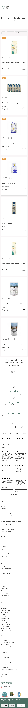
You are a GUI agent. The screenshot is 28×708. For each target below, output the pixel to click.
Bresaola (3, 578)
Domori (3, 600)
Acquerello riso (4, 591)
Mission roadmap (5, 618)
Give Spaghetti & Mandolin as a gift (9, 650)
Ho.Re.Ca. (3, 622)
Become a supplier (5, 626)
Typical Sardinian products (7, 529)
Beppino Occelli (5, 593)
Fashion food (4, 556)
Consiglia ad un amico (6, 630)
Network (3, 652)
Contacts (3, 648)
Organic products (5, 549)
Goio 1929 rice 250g (8, 183)
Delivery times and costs (7, 644)
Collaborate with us (5, 624)
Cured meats (4, 508)
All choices (3, 558)
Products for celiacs (5, 553)
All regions (3, 536)
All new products (5, 580)
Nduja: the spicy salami (6, 660)
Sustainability (4, 620)
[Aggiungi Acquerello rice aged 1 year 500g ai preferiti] (24, 279)
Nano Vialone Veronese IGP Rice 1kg (13, 63)
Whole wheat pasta (6, 568)
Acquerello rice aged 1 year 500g (12, 304)
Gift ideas (3, 546)
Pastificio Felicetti (5, 588)
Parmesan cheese (5, 573)
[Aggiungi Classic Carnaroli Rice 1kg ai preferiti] (24, 78)
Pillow (2, 576)
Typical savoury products (7, 511)
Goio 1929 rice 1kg (8, 143)
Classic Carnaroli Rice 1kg (10, 103)
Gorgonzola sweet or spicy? (8, 662)
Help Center (4, 640)
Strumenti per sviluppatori (7, 642)
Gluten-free (4, 551)
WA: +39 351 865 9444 (23, 2)
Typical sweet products (6, 513)
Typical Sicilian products (7, 524)
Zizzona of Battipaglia (6, 571)
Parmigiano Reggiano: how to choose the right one (13, 672)
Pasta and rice (4, 504)
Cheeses (3, 501)
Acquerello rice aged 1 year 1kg (12, 344)
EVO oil (3, 506)
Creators (3, 614)
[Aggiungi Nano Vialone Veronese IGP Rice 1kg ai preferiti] (24, 38)
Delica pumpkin (4, 667)
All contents (4, 677)
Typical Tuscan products (7, 531)
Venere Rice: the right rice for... (8, 665)
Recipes (3, 638)
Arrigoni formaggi (5, 595)
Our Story (3, 616)
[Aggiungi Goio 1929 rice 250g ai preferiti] (24, 158)
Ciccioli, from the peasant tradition (9, 669)
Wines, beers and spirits (7, 516)
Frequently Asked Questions (8, 646)
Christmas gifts (4, 544)
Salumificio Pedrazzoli (6, 598)
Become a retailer (5, 628)
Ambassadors (4, 612)
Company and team (6, 610)
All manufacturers (5, 603)
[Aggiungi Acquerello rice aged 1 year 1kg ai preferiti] (24, 319)
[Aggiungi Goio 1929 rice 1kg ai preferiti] (24, 118)
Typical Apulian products (7, 527)
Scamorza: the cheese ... (7, 674)
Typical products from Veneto (8, 534)
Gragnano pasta (5, 566)
